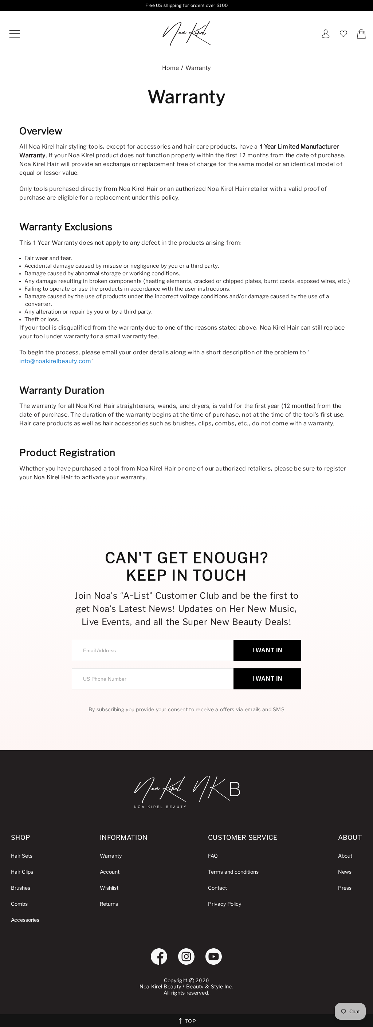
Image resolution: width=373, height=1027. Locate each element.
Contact (217, 888)
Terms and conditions (233, 872)
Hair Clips (22, 872)
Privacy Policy (224, 904)
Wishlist (109, 888)
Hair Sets (21, 856)
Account (109, 872)
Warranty (111, 856)
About (345, 856)
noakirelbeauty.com (186, 34)
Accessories (25, 920)
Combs (19, 904)
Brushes (20, 888)
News (345, 872)
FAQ (213, 856)
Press (345, 888)
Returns (109, 904)
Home (170, 68)
